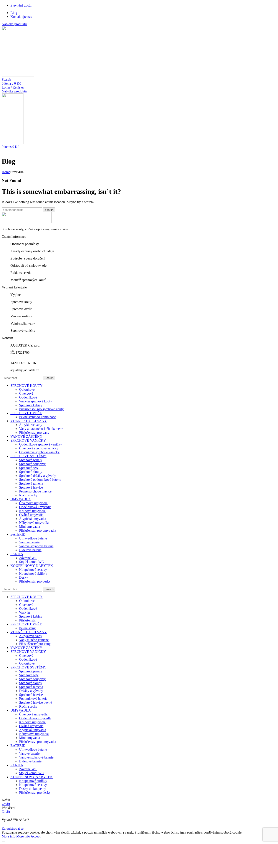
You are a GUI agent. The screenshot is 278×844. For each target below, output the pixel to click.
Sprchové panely (30, 460)
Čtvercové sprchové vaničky (38, 448)
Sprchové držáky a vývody (37, 475)
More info (16, 836)
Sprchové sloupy (30, 472)
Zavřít (6, 804)
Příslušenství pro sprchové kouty (41, 409)
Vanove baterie (29, 542)
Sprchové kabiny (30, 405)
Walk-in (24, 612)
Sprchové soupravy (32, 464)
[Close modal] (3, 841)
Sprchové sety (28, 468)
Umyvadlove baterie (33, 538)
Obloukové (27, 389)
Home (6, 172)
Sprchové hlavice (31, 487)
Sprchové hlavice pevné (35, 702)
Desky (23, 577)
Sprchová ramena (31, 483)
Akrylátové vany (30, 425)
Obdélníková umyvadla (35, 507)
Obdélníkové (28, 397)
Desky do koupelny (32, 788)
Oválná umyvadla (31, 515)
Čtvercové (26, 393)
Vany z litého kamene (34, 640)
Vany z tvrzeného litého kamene (41, 428)
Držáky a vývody (31, 691)
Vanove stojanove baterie (36, 546)
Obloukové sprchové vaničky (39, 452)
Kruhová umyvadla (32, 511)
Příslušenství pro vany (34, 432)
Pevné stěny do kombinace (37, 417)
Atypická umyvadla (32, 519)
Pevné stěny (27, 628)
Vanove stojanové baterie (36, 757)
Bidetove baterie (30, 550)
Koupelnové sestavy (33, 569)
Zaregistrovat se (12, 828)
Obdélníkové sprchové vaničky (40, 444)
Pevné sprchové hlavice (35, 491)
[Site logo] (18, 75)
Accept (35, 836)
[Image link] (27, 222)
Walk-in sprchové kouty (35, 401)
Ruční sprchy (28, 495)
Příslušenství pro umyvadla (37, 530)
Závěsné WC (28, 558)
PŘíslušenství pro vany (35, 644)
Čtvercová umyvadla (33, 503)
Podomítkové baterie (33, 698)
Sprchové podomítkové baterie (40, 479)
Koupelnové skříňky (33, 573)
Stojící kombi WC (31, 562)
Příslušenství (27, 620)
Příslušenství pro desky (35, 581)
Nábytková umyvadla (34, 522)
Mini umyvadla (29, 526)
